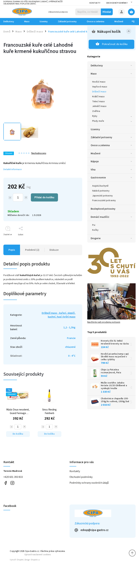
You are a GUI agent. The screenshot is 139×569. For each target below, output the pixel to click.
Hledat (107, 11)
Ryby (94, 116)
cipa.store (12, 483)
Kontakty (95, 3)
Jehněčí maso (99, 106)
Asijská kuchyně (100, 186)
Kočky (95, 230)
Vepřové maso (99, 86)
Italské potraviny (101, 190)
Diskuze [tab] (54, 250)
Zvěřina (96, 111)
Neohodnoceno (38, 153)
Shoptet (20, 559)
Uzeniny (95, 129)
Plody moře (98, 121)
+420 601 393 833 (13, 477)
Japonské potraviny (102, 195)
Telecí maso (98, 101)
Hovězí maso (98, 82)
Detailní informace (12, 169)
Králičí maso (98, 96)
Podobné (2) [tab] (32, 250)
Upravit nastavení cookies (37, 554)
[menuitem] (11, 21)
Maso (94, 74)
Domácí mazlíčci (100, 217)
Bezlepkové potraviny (103, 209)
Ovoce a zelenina (100, 145)
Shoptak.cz (35, 559)
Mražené (95, 153)
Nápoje (95, 161)
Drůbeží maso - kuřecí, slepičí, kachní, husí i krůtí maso (58, 315)
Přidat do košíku (44, 197)
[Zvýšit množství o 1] (25, 197)
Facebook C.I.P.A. (5, 483)
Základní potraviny (101, 137)
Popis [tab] (11, 250)
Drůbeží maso (99, 91)
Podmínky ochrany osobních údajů (89, 483)
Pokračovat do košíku (115, 44)
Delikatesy (97, 65)
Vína (93, 169)
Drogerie (96, 238)
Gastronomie (98, 177)
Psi (93, 225)
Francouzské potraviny (104, 200)
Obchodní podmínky (117, 3)
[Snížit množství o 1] (10, 197)
